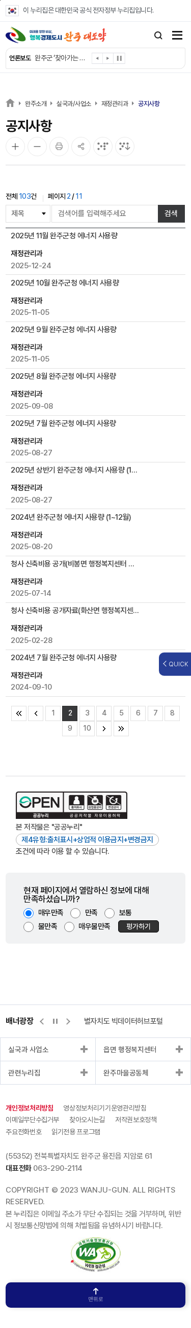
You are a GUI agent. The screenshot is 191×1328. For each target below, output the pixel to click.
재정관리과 (114, 103)
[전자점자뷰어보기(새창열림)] (103, 146)
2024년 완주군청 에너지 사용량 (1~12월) (71, 517)
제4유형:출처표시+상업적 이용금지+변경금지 (87, 839)
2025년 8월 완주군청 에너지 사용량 (63, 376)
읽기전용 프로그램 (75, 1132)
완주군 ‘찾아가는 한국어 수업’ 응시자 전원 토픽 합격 (61, 58)
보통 (125, 912)
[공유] (81, 146)
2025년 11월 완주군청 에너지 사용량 (64, 235)
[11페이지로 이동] (104, 728)
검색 (171, 213)
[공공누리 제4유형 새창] (71, 805)
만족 (91, 912)
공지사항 (148, 103)
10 (87, 728)
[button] (97, 60)
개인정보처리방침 (29, 1108)
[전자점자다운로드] (124, 146)
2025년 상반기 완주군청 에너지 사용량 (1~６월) (75, 470)
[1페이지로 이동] (35, 713)
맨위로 (95, 1299)
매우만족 (51, 912)
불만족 (48, 926)
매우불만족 (94, 926)
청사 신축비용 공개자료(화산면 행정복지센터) (75, 610)
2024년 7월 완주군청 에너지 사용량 (64, 657)
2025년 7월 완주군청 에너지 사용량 (63, 423)
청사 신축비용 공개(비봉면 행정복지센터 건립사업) (75, 563)
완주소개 (35, 103)
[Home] (10, 102)
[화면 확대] (15, 146)
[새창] (95, 1242)
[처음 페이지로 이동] (18, 713)
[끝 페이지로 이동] (121, 728)
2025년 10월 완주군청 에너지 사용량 (65, 283)
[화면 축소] (37, 146)
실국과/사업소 (74, 103)
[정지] (119, 58)
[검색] (158, 35)
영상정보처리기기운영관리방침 (104, 1108)
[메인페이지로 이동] (56, 35)
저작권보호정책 (136, 1120)
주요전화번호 (23, 1132)
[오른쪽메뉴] (177, 36)
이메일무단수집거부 (32, 1120)
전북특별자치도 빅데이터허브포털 (114, 1021)
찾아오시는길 (87, 1120)
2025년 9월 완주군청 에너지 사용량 (64, 329)
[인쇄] (59, 146)
